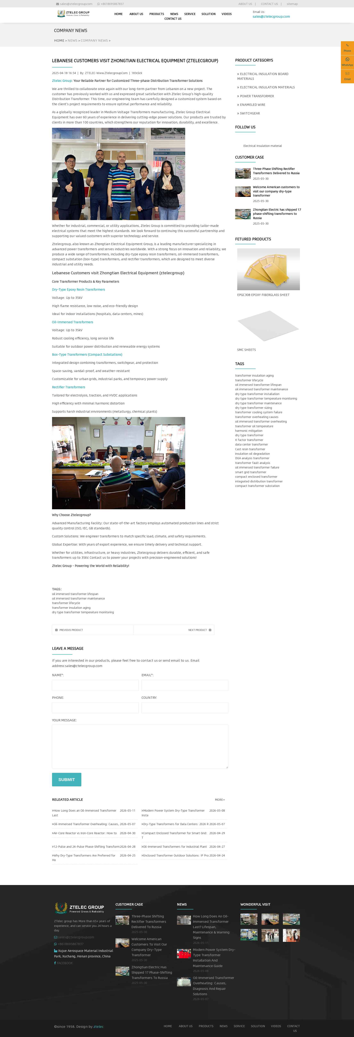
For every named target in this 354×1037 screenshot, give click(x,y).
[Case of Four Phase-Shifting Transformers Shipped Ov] (249, 934)
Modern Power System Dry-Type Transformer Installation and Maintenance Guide (214, 957)
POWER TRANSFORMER (257, 96)
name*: (58, 674)
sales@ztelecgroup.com (76, 3)
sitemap (292, 3)
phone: (58, 697)
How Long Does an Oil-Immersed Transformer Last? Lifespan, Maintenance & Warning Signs (211, 927)
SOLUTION (209, 13)
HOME (59, 40)
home (118, 13)
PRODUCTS (156, 13)
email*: (148, 674)
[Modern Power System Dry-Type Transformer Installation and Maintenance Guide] (184, 952)
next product (197, 630)
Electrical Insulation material (262, 145)
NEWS (174, 13)
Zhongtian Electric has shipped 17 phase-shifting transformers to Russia (277, 213)
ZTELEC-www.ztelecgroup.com (106, 73)
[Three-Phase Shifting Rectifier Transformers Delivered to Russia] (243, 172)
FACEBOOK (65, 962)
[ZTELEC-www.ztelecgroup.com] (73, 12)
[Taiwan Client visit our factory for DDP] (270, 934)
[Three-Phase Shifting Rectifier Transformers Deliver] (249, 918)
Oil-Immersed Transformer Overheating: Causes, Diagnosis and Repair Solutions (213, 985)
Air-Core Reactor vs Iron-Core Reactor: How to (85, 833)
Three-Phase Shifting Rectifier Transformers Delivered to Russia (276, 170)
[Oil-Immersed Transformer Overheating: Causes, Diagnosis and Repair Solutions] (184, 981)
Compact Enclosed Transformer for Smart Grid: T (174, 835)
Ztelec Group (62, 80)
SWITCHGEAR (250, 113)
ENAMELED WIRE (252, 104)
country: (149, 697)
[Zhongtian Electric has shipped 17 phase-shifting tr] (291, 918)
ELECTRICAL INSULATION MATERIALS (267, 87)
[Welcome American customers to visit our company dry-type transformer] (243, 190)
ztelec (98, 1026)
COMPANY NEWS (94, 40)
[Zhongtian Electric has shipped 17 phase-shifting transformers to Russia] (243, 213)
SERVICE (189, 13)
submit (66, 779)
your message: (64, 720)
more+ (220, 799)
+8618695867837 (112, 3)
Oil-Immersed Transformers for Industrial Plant (175, 846)
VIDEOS (227, 13)
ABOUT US (245, 3)
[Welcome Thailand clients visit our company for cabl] (291, 934)
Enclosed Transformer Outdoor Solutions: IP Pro (176, 855)
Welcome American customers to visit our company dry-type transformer (276, 191)
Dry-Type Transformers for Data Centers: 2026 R (176, 824)
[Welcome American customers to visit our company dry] (270, 918)
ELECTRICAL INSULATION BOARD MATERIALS (262, 76)
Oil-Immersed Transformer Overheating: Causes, (86, 824)
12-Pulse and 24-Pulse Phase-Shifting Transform (87, 846)
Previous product (71, 630)
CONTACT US (269, 3)
